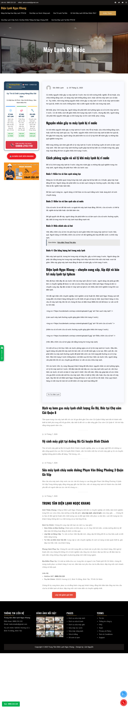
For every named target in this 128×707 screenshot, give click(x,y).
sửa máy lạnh (87, 513)
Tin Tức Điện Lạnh (54, 394)
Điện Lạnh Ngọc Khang (13, 8)
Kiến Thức (107, 13)
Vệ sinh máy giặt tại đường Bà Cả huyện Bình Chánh (75, 441)
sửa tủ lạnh (97, 513)
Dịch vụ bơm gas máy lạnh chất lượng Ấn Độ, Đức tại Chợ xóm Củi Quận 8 (81, 410)
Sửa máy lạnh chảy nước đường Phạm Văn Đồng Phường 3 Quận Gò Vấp (82, 472)
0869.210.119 (60, 576)
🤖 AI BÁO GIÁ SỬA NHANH (22, 156)
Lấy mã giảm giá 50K (64, 595)
